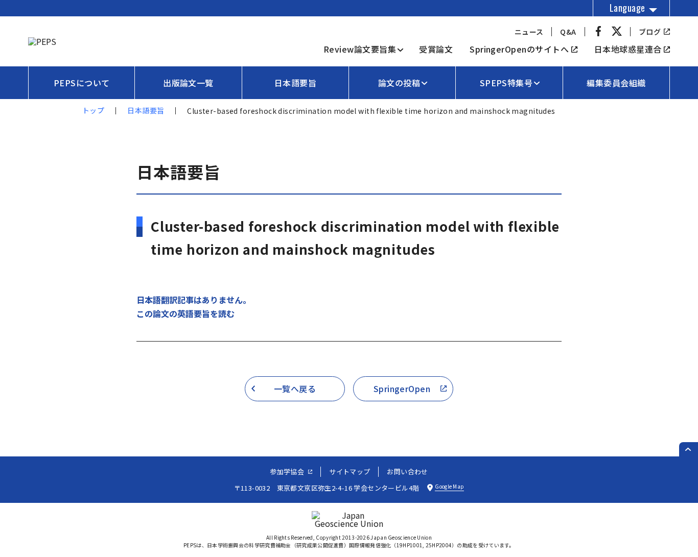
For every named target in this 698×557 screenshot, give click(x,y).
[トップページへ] (42, 41)
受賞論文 (436, 49)
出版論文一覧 (188, 83)
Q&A (568, 31)
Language (627, 7)
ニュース (529, 31)
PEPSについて (82, 83)
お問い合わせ (407, 471)
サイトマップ (349, 471)
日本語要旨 (295, 83)
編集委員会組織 (616, 83)
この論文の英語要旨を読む (185, 313)
